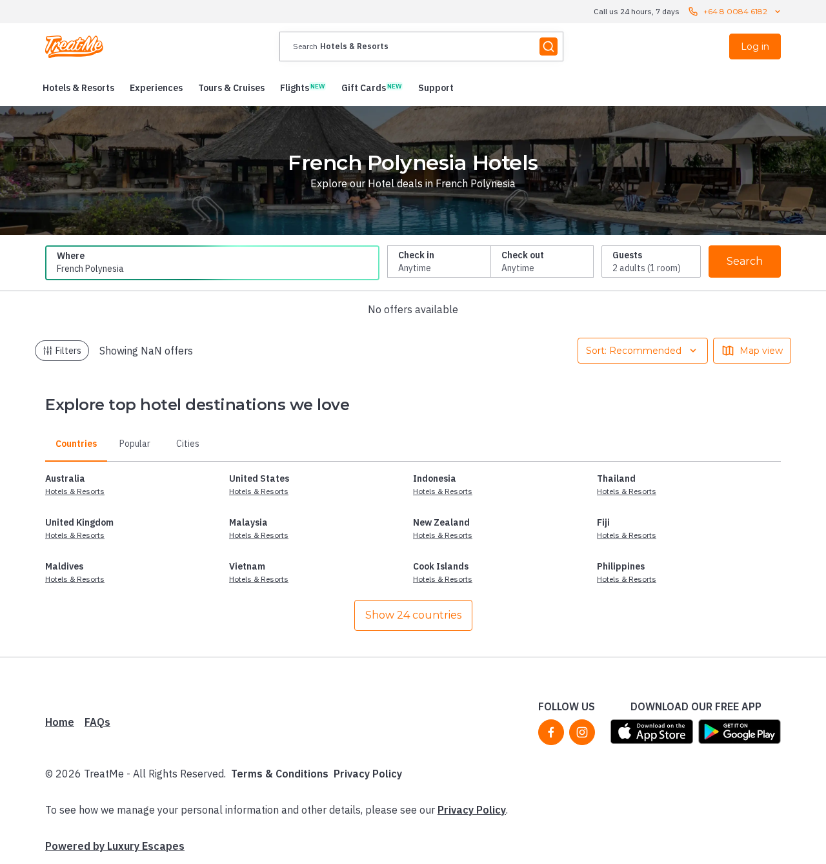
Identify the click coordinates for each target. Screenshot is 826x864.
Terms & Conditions (279, 773)
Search (745, 261)
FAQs (97, 721)
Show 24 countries (413, 615)
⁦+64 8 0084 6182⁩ (735, 11)
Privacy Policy (368, 773)
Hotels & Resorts (75, 491)
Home (59, 721)
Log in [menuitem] (755, 46)
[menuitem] (78, 88)
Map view (761, 350)
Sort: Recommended (633, 350)
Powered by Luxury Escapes (115, 845)
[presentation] (421, 46)
